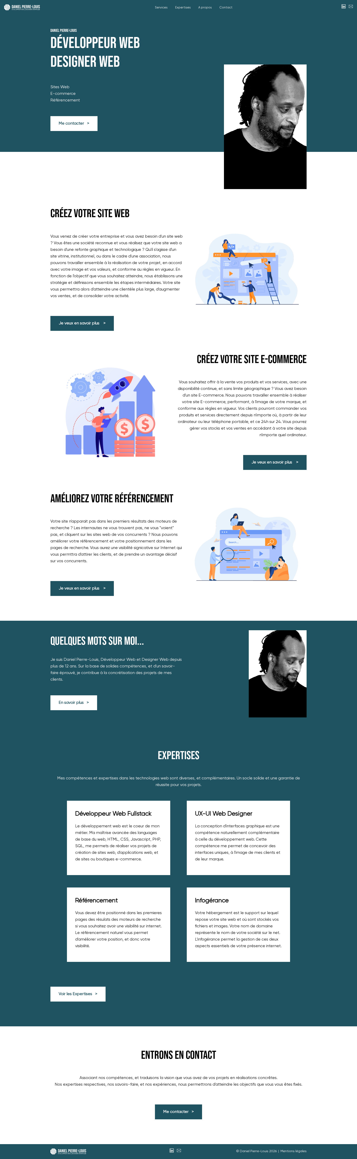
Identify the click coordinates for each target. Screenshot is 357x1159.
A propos (205, 7)
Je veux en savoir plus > (82, 323)
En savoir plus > (74, 702)
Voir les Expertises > (78, 994)
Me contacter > (74, 123)
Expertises (183, 7)
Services (161, 7)
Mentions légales (294, 1151)
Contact (225, 7)
